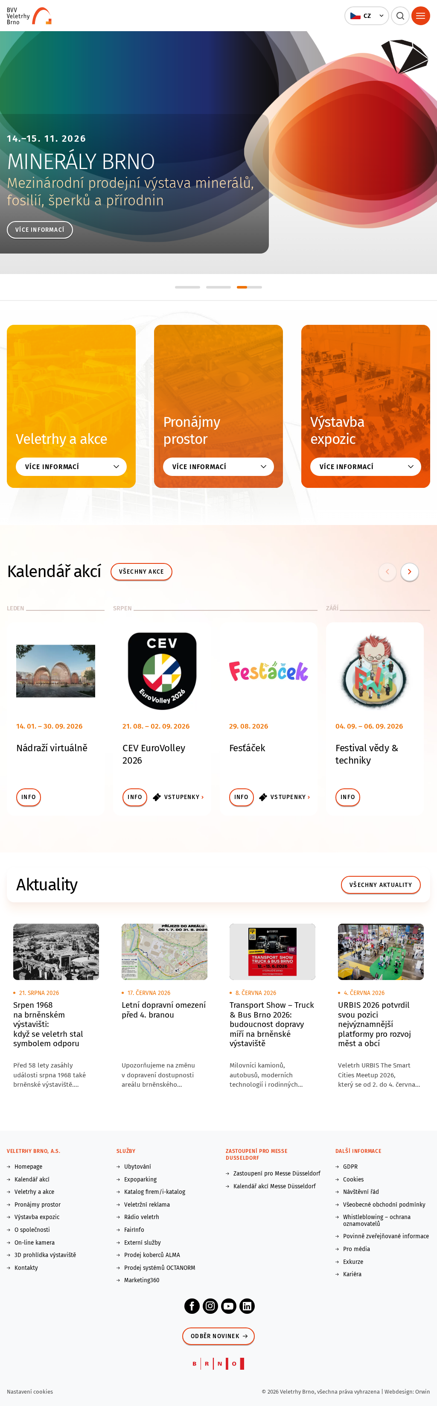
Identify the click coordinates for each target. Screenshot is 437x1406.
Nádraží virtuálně (51, 748)
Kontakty (26, 1268)
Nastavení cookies (30, 1391)
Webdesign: (400, 1391)
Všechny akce (141, 571)
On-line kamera (35, 1243)
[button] (366, 15)
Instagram (210, 1306)
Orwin (422, 1391)
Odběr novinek (215, 1336)
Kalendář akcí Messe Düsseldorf (274, 1186)
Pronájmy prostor (191, 431)
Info (28, 797)
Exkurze (353, 1262)
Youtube (228, 1306)
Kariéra (352, 1274)
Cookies (353, 1179)
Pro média (356, 1249)
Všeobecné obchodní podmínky (384, 1205)
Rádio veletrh (141, 1217)
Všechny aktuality (381, 885)
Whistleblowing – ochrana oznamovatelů (377, 1220)
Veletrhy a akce (61, 439)
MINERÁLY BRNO (80, 161)
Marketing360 (142, 1280)
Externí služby (142, 1243)
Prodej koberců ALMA (152, 1255)
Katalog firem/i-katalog (154, 1192)
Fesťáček (247, 748)
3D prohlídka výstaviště (45, 1255)
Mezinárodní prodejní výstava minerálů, (130, 183)
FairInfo (134, 1230)
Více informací (39, 229)
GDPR (350, 1167)
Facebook (192, 1306)
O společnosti (32, 1230)
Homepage (28, 1167)
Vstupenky (182, 797)
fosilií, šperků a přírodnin (85, 200)
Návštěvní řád (361, 1192)
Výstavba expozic (337, 431)
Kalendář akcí (32, 1179)
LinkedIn (247, 1306)
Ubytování (137, 1167)
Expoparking (140, 1179)
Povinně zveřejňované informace (386, 1236)
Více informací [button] (52, 467)
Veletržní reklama (147, 1205)
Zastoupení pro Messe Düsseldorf (276, 1173)
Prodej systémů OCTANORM (159, 1268)
